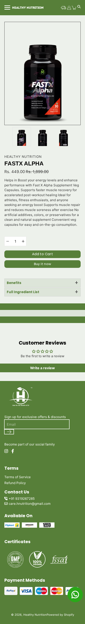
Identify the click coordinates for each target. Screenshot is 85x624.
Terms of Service (17, 477)
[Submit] (9, 431)
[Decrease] (7, 241)
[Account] (69, 8)
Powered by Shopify (60, 614)
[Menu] (7, 7)
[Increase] (23, 241)
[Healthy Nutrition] (27, 7)
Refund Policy (15, 483)
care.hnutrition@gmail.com (30, 504)
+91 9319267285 (22, 498)
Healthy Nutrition (35, 614)
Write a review (42, 368)
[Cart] (74, 7)
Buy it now (42, 264)
